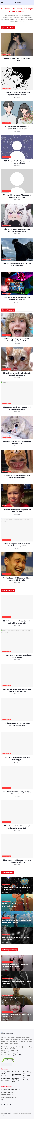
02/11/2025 (17, 411)
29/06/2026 (17, 302)
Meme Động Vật (6, 539)
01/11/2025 (17, 131)
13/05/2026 (5, 986)
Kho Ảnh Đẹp (8, 1113)
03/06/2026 (17, 659)
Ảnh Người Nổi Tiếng (8, 961)
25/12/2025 (5, 892)
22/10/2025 (17, 625)
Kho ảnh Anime (6, 617)
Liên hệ (3, 1100)
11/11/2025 (17, 548)
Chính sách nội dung (7, 1094)
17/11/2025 (17, 480)
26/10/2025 (17, 762)
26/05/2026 (17, 864)
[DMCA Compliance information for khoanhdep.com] (7, 1060)
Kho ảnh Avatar (6, 54)
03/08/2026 (17, 582)
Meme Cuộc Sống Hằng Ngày (15, 1080)
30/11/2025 (17, 165)
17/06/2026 (17, 514)
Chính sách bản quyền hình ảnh (10, 1089)
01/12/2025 (17, 377)
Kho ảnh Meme (6, 335)
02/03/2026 (17, 728)
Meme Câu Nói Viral (16, 1075)
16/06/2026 (17, 97)
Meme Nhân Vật (27, 1076)
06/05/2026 (17, 62)
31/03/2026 (17, 693)
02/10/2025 (17, 830)
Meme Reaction (28, 1080)
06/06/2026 (5, 969)
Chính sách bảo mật (7, 1092)
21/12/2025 (5, 925)
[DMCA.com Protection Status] (6, 1064)
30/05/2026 (17, 343)
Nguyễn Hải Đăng (17, 1055)
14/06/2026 (17, 445)
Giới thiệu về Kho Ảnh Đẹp (9, 1097)
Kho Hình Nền (6, 884)
